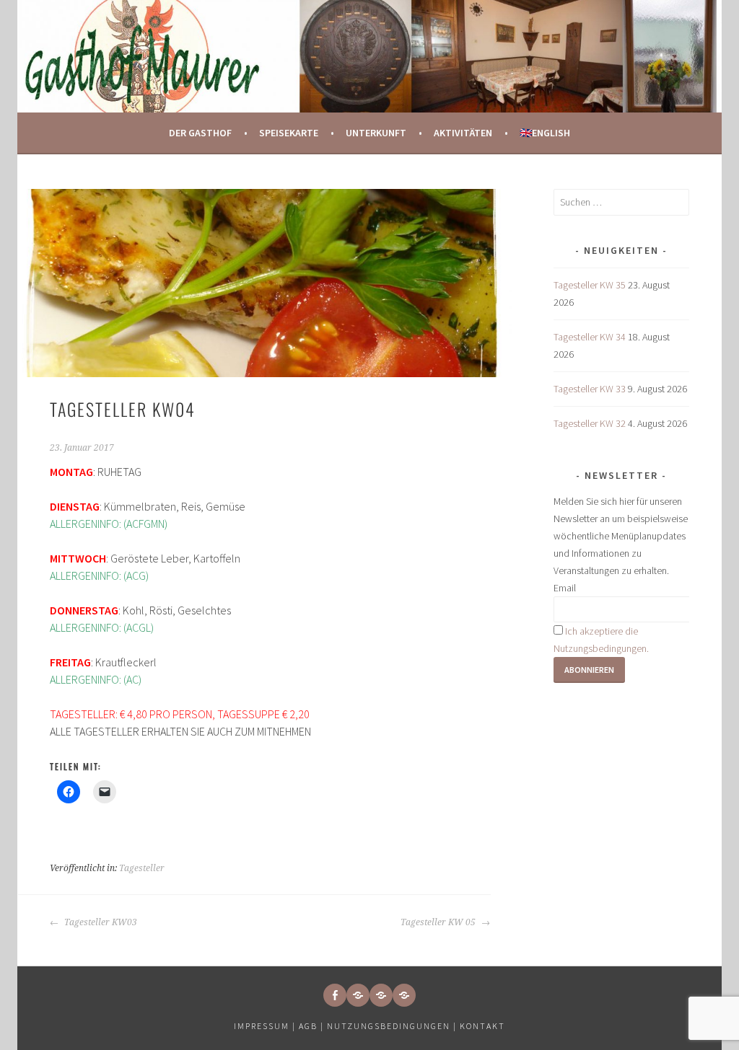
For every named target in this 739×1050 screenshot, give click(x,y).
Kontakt (482, 1025)
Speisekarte (288, 132)
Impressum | (266, 1025)
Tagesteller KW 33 (590, 388)
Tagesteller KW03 (99, 922)
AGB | (311, 1025)
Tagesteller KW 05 (439, 922)
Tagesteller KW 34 (590, 336)
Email (565, 587)
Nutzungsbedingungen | (393, 1025)
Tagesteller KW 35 (590, 284)
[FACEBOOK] (334, 995)
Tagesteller (142, 868)
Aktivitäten (463, 132)
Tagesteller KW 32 (590, 423)
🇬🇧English (545, 132)
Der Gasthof (200, 132)
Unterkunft (376, 132)
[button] (358, 995)
